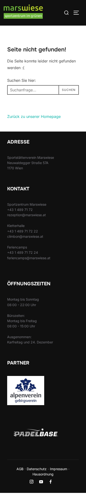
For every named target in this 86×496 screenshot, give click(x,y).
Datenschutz (37, 469)
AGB (19, 469)
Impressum (58, 469)
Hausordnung (43, 474)
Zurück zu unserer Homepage (34, 116)
